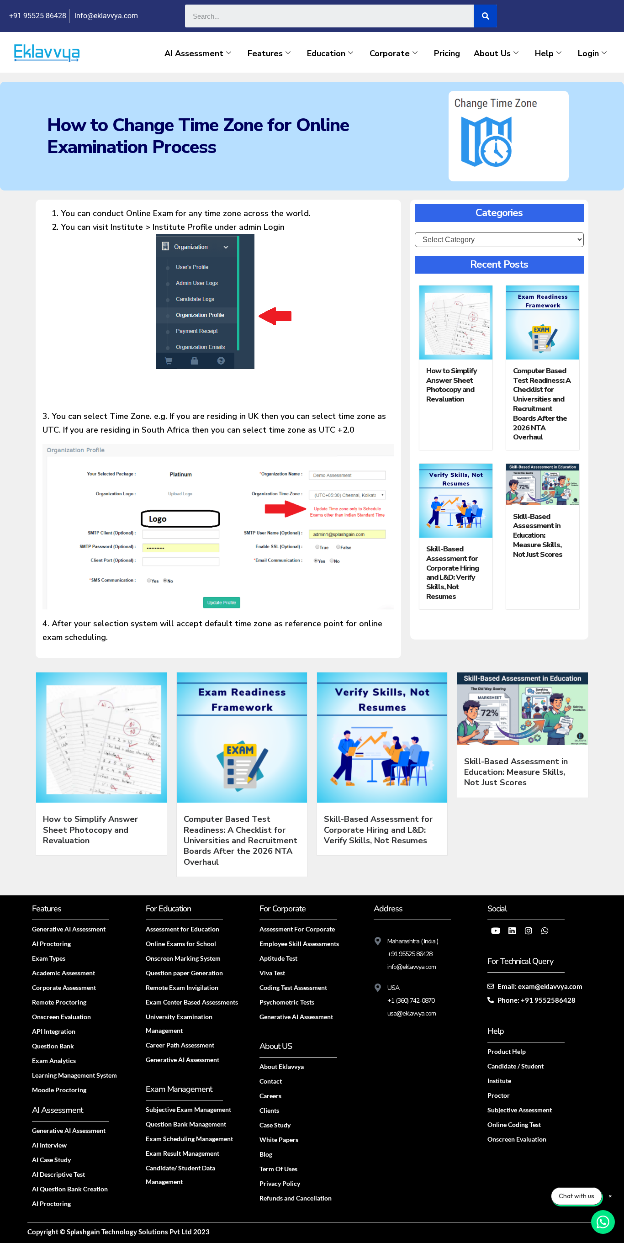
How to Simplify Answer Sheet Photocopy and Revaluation (451, 385)
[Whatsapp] (545, 930)
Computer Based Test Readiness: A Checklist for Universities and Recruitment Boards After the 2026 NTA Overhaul (542, 404)
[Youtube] (495, 930)
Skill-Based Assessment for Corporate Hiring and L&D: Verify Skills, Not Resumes (452, 573)
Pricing (447, 53)
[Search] (485, 16)
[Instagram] (528, 930)
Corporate (390, 53)
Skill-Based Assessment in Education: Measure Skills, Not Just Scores (537, 536)
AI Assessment (193, 53)
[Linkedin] (512, 930)
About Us (492, 53)
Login (588, 53)
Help (544, 53)
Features (265, 53)
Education (326, 53)
